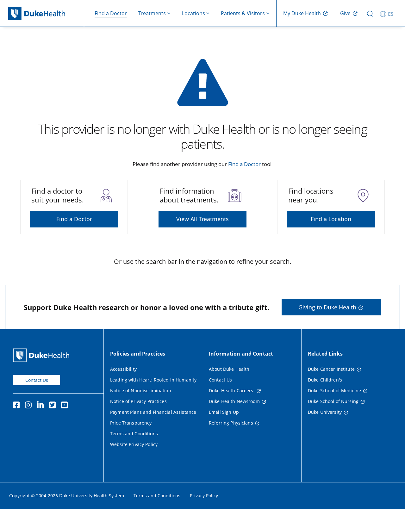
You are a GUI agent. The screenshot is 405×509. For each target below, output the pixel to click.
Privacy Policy (204, 496)
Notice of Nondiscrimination (140, 391)
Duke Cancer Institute (331, 369)
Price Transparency (131, 423)
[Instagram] (29, 406)
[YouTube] (66, 406)
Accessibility (123, 369)
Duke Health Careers (232, 391)
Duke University (325, 412)
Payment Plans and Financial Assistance (153, 412)
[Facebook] (17, 406)
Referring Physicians (231, 423)
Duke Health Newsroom (234, 401)
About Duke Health (229, 369)
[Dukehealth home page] (46, 13)
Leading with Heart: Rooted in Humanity (153, 380)
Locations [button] (193, 13)
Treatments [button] (152, 13)
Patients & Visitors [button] (243, 13)
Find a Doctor (111, 13)
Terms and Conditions (134, 434)
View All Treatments (202, 219)
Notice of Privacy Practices (138, 401)
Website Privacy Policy (134, 444)
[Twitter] (54, 406)
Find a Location (331, 219)
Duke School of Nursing (333, 401)
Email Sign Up (224, 412)
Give (345, 13)
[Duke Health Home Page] (42, 355)
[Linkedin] (42, 406)
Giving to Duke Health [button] (327, 307)
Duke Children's (325, 380)
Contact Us (36, 380)
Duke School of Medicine (334, 391)
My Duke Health (302, 13)
